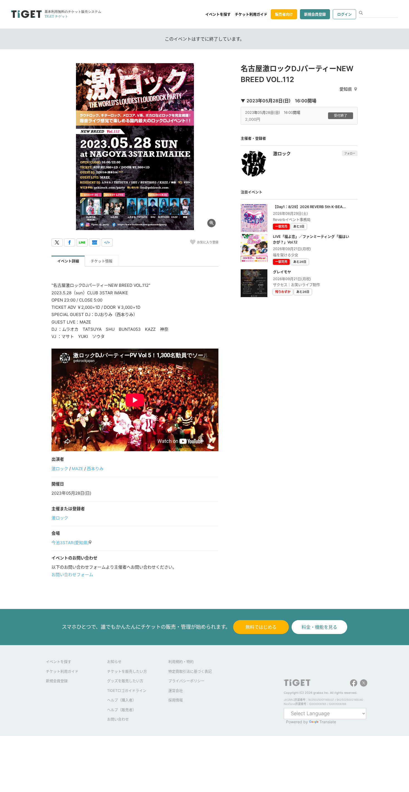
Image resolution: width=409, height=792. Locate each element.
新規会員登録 (315, 14)
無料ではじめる (261, 627)
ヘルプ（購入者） (121, 700)
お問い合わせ (118, 719)
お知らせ (114, 661)
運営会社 (175, 690)
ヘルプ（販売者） (121, 709)
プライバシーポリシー (186, 680)
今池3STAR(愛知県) (70, 542)
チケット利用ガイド (251, 14)
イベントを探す (218, 14)
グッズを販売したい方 (125, 680)
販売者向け (284, 14)
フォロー (349, 153)
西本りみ (95, 468)
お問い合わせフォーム (72, 574)
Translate (327, 721)
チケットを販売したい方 (127, 671)
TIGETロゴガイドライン (126, 690)
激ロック (59, 468)
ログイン (344, 14)
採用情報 (175, 700)
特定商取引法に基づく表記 (190, 671)
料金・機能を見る (319, 627)
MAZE (77, 468)
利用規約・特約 (181, 661)
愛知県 (345, 89)
